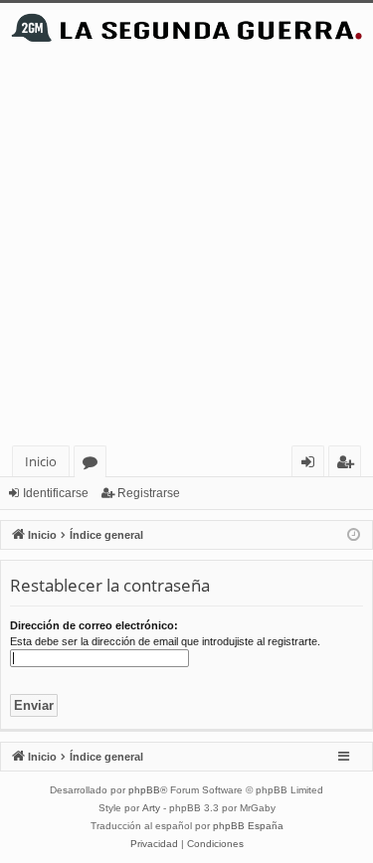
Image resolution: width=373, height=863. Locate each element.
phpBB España (248, 825)
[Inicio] (186, 28)
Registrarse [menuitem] (349, 464)
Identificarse (56, 493)
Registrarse (148, 493)
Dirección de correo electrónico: (94, 625)
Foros (94, 464)
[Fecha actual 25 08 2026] (353, 535)
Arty (151, 807)
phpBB (144, 789)
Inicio (41, 461)
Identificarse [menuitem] (311, 464)
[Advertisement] (186, 249)
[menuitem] (154, 844)
